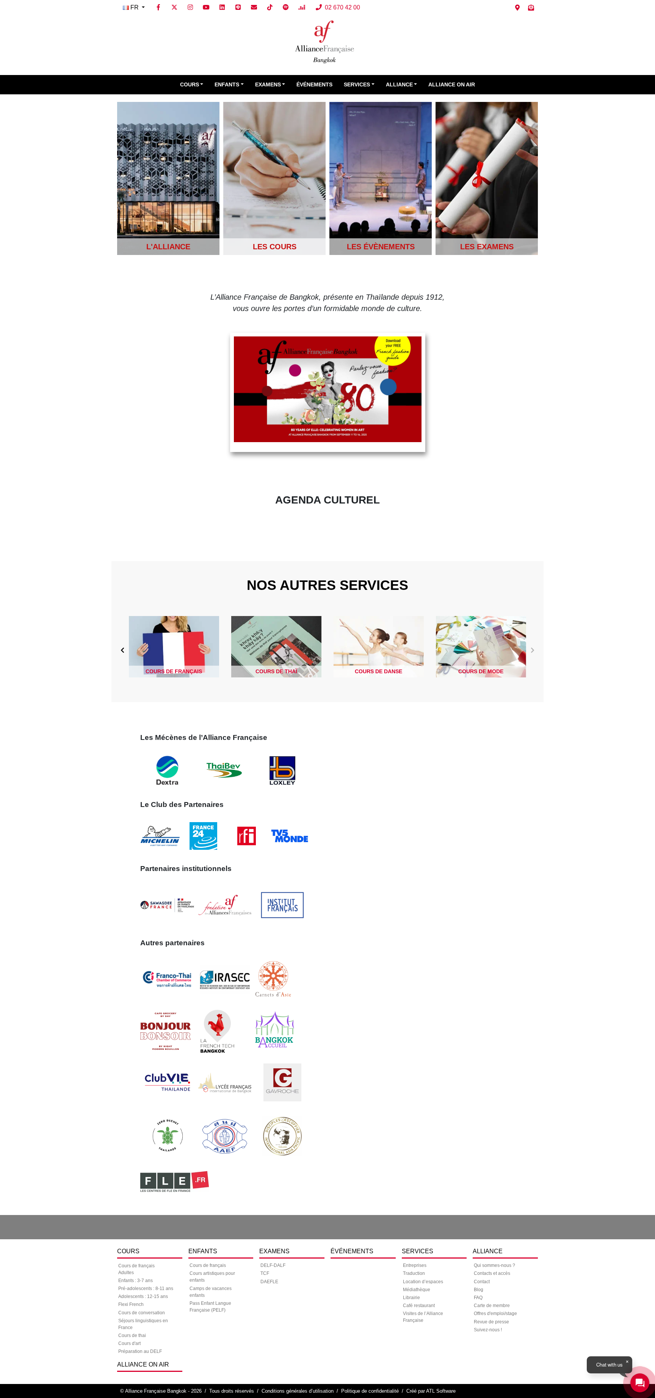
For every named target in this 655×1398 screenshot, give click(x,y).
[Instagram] (190, 7)
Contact (482, 1281)
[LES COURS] (274, 178)
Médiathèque (416, 1289)
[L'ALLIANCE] (168, 178)
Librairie (411, 1297)
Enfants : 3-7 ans (135, 1280)
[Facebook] (158, 7)
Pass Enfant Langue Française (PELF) (210, 1307)
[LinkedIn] (222, 7)
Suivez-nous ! (488, 1329)
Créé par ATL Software (431, 1391)
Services (357, 84)
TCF (264, 1273)
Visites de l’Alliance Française (423, 1317)
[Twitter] (174, 7)
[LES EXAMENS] (487, 178)
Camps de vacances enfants (211, 1292)
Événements (314, 84)
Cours (189, 84)
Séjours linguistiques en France (143, 1324)
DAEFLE (269, 1281)
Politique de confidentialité (370, 1391)
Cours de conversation (141, 1312)
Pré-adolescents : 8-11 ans (145, 1288)
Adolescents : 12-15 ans (143, 1296)
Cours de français (208, 1265)
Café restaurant (419, 1305)
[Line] (238, 7)
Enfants (227, 84)
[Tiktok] (270, 7)
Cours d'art (129, 1343)
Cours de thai (132, 1335)
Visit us (517, 8)
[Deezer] (301, 7)
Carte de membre (492, 1305)
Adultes (126, 1272)
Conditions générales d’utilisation (298, 1391)
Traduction (414, 1273)
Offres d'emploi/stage (495, 1313)
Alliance (399, 84)
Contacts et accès (492, 1273)
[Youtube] (206, 7)
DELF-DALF (272, 1265)
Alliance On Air (451, 84)
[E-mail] (254, 7)
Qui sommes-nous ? (494, 1265)
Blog (478, 1289)
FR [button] (134, 7)
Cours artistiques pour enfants (212, 1277)
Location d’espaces (423, 1281)
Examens (268, 84)
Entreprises (414, 1265)
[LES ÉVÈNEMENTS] (380, 178)
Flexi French (131, 1304)
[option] (174, 646)
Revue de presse (491, 1322)
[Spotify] (286, 7)
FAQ (478, 1297)
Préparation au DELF (140, 1351)
